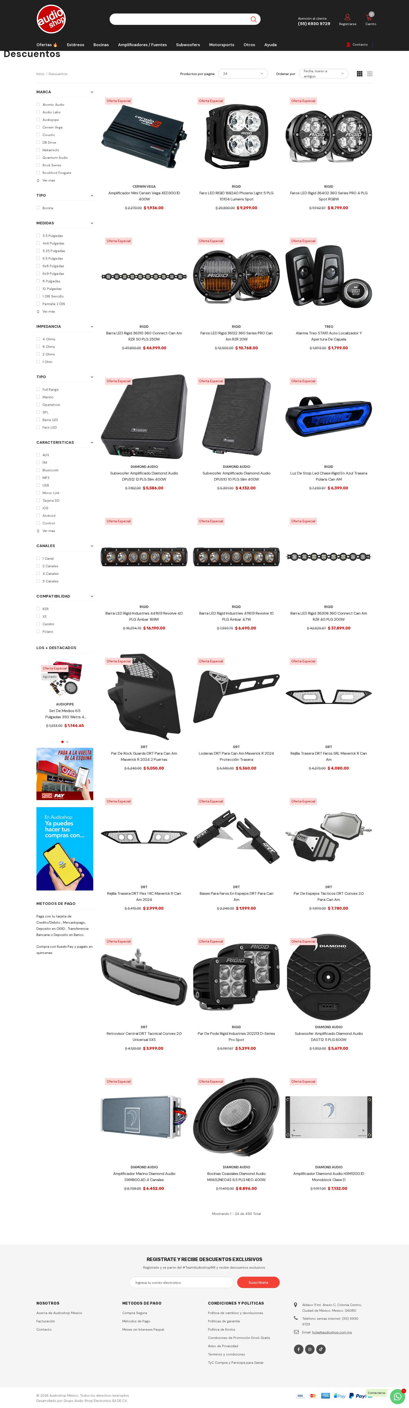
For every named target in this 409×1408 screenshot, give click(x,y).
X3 (45, 616)
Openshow (51, 405)
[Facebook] (298, 1349)
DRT (144, 747)
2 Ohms (49, 354)
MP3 (46, 478)
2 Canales (50, 566)
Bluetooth (51, 470)
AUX (46, 455)
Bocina (48, 208)
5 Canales (51, 581)
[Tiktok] (321, 1349)
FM (45, 462)
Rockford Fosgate (57, 173)
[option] (65, 698)
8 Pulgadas (51, 281)
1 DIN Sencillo (53, 296)
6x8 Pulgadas (53, 266)
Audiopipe (51, 120)
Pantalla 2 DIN (54, 304)
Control (49, 523)
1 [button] (62, 742)
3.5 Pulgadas (53, 236)
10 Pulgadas (52, 289)
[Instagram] (310, 1349)
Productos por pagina (197, 74)
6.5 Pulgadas (53, 258)
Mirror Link (51, 493)
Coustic (49, 135)
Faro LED (50, 427)
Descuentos (58, 74)
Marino (48, 397)
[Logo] (69, 19)
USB (46, 485)
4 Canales (51, 573)
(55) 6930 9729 (314, 24)
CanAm (48, 624)
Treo (329, 326)
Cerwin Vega (52, 127)
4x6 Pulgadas (53, 243)
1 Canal (48, 558)
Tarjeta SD (51, 500)
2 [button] (67, 742)
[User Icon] (347, 16)
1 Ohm (47, 362)
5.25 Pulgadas (54, 251)
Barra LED (50, 420)
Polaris (48, 631)
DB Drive (49, 142)
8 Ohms (49, 347)
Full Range (51, 389)
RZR (46, 609)
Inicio (40, 74)
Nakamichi (51, 150)
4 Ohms (49, 339)
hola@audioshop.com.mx (332, 1332)
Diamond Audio (144, 467)
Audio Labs (52, 112)
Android (49, 516)
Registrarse (347, 24)
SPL (46, 412)
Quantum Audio (55, 157)
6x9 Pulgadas (53, 273)
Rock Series (52, 165)
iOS (45, 508)
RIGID (236, 186)
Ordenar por (285, 74)
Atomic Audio (53, 104)
